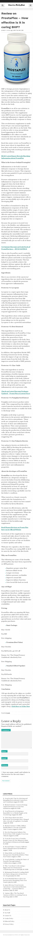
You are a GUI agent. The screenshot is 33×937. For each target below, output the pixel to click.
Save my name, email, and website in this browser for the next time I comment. (15, 774)
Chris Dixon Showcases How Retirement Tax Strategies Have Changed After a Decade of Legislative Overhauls (16, 819)
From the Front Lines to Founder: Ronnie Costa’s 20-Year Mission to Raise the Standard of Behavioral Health (15, 840)
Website (5, 765)
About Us (7, 910)
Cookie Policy (8, 918)
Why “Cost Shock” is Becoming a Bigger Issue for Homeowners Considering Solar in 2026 (14, 867)
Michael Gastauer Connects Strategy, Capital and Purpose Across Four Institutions (15, 806)
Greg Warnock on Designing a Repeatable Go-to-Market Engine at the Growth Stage (15, 813)
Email (4, 758)
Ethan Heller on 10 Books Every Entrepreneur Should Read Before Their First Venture (16, 854)
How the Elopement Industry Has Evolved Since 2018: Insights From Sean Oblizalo (15, 833)
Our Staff (7, 913)
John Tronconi (18, 30)
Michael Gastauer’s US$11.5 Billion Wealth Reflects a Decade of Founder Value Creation (14, 827)
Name (4, 751)
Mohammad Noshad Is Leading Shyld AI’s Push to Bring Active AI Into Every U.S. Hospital (16, 874)
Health (8, 713)
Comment (6, 730)
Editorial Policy (9, 921)
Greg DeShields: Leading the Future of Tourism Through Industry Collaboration (16, 861)
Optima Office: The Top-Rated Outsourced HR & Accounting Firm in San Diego (15, 895)
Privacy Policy (9, 924)
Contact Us (7, 915)
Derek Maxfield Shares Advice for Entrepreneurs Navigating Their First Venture (15, 880)
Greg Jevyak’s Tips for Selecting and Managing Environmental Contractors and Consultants (15, 800)
